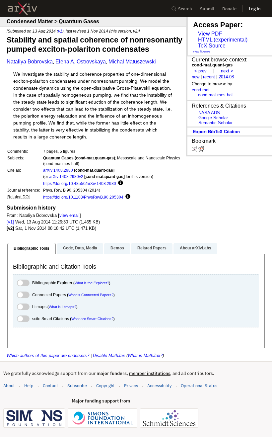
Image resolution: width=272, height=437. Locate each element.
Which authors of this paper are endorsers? (48, 355)
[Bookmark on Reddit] (201, 150)
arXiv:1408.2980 (58, 170)
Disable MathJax (109, 355)
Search (185, 9)
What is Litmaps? (62, 307)
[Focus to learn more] (119, 183)
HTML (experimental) (222, 40)
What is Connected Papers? (90, 295)
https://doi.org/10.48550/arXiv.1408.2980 (79, 183)
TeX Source (212, 45)
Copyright (105, 386)
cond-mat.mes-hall (216, 94)
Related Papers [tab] (152, 248)
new (195, 76)
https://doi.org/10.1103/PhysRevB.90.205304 (83, 197)
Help (29, 386)
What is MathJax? (145, 355)
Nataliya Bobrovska (30, 61)
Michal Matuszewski (132, 61)
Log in (255, 9)
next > (227, 70)
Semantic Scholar (215, 122)
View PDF (210, 34)
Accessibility (159, 386)
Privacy (131, 386)
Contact (50, 386)
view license (201, 51)
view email (69, 215)
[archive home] (22, 8)
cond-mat (201, 89)
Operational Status (199, 386)
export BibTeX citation (216, 131)
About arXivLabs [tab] (195, 248)
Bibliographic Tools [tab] (31, 248)
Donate (229, 9)
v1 (60, 31)
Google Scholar (213, 117)
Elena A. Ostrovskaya (80, 61)
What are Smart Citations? (92, 319)
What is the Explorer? (92, 283)
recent (209, 76)
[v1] (10, 221)
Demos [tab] (117, 248)
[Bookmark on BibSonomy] (195, 150)
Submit (207, 9)
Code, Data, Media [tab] (80, 248)
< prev (200, 70)
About (9, 386)
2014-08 (226, 76)
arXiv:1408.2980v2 (66, 176)
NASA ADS (209, 112)
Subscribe (77, 386)
